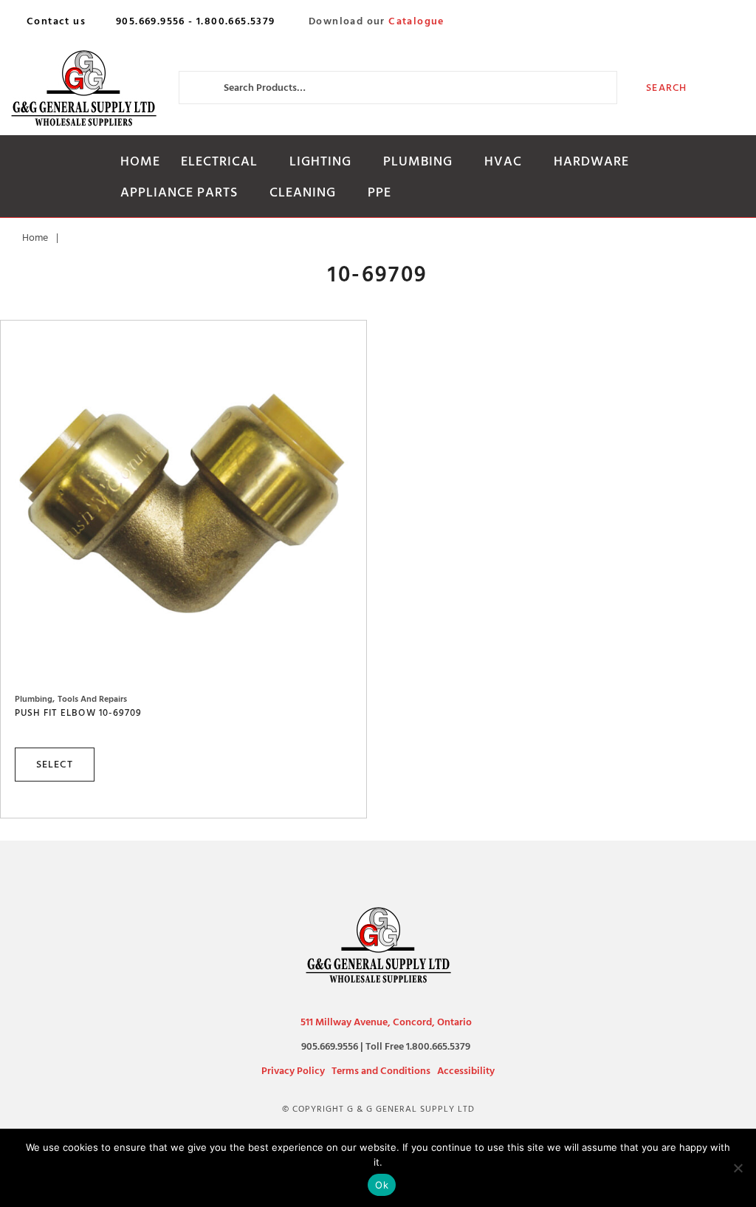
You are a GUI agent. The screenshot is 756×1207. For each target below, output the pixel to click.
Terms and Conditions (380, 1070)
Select (54, 764)
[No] (737, 1167)
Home (140, 161)
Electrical (219, 161)
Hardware (591, 161)
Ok (381, 1185)
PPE (379, 192)
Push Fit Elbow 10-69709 (78, 713)
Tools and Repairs (92, 699)
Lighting (320, 161)
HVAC (503, 161)
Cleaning (302, 192)
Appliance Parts (179, 192)
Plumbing (418, 161)
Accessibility (466, 1070)
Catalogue (416, 21)
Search (666, 87)
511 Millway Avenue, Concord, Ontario (386, 1021)
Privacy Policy (293, 1070)
